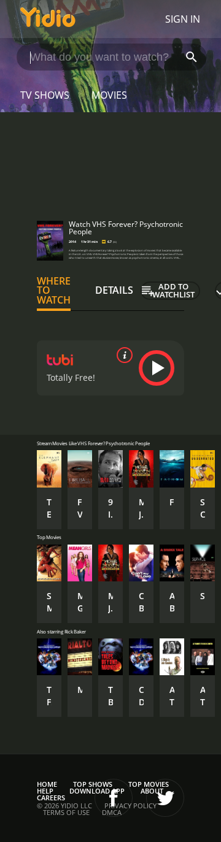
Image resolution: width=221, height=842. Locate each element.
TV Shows (44, 95)
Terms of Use (66, 812)
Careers (51, 797)
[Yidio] (48, 19)
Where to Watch (54, 290)
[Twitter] (165, 798)
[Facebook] (114, 798)
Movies (109, 95)
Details (114, 290)
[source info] (122, 355)
